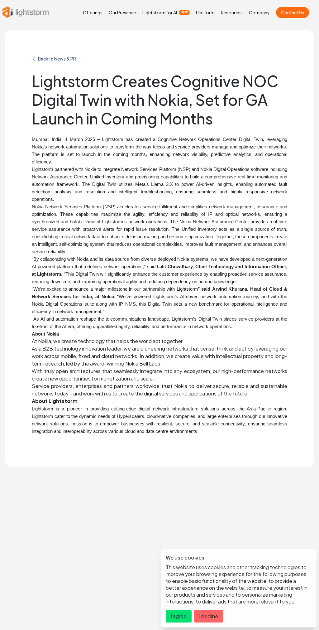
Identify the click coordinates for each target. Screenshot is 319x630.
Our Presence (122, 12)
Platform (205, 12)
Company (259, 12)
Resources (232, 12)
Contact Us (292, 12)
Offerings (92, 12)
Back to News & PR (57, 58)
